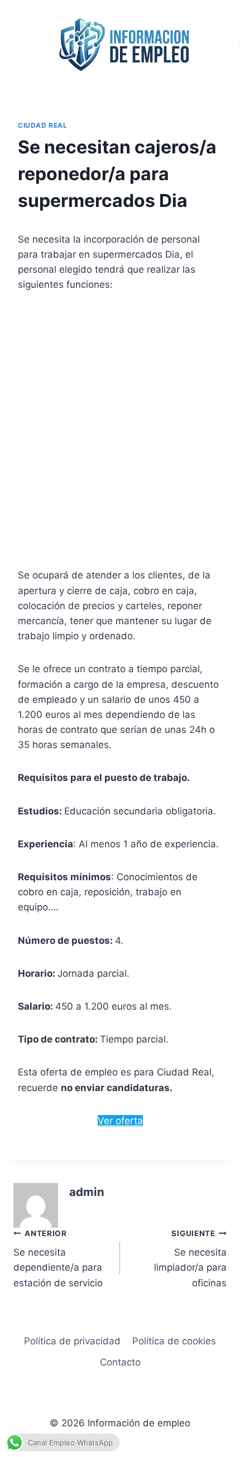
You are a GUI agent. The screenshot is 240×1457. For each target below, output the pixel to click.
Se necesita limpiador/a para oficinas (190, 1259)
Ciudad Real (43, 125)
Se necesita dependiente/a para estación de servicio (58, 1259)
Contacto (120, 1362)
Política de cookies (174, 1341)
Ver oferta (120, 1120)
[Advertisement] (120, 430)
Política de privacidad (72, 1341)
